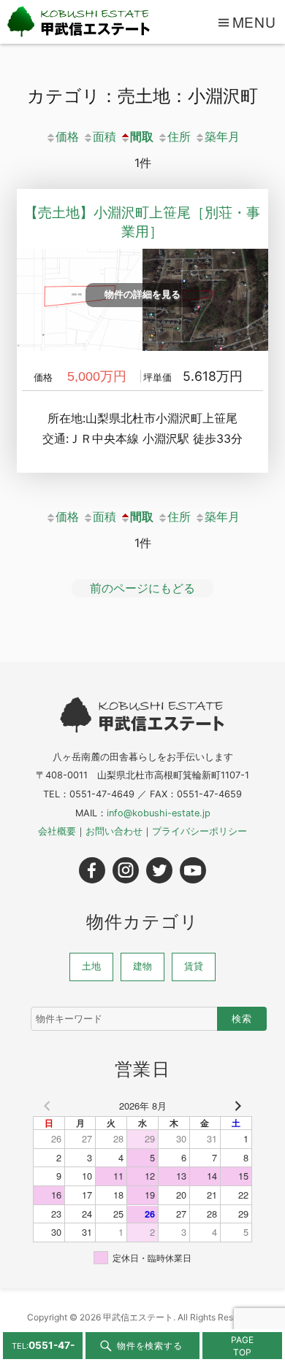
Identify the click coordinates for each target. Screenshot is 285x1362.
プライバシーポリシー (199, 831)
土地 (91, 966)
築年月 (222, 136)
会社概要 (57, 831)
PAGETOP (242, 1346)
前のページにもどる (142, 588)
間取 (141, 136)
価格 (67, 136)
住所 (179, 136)
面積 (104, 136)
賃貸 (193, 966)
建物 (142, 966)
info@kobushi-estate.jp (158, 813)
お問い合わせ (114, 831)
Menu (254, 21)
